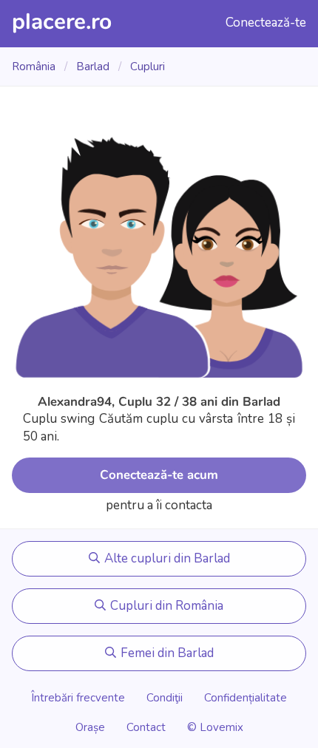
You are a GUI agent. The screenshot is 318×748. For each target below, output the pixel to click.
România (35, 66)
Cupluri (147, 66)
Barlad (94, 66)
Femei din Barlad (166, 653)
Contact (146, 727)
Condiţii (164, 697)
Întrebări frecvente (78, 697)
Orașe (91, 727)
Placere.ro (62, 22)
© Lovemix (215, 727)
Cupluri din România (165, 605)
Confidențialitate (245, 697)
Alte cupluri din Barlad (165, 558)
